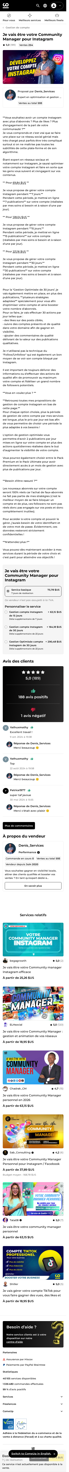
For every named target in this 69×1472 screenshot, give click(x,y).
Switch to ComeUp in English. (31, 1453)
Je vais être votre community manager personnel (32, 1229)
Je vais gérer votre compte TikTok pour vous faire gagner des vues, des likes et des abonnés (32, 1295)
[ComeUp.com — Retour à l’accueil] (6, 5)
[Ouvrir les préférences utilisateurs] (60, 5)
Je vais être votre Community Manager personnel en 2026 (32, 1098)
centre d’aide (14, 1341)
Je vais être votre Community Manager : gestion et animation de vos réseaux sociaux (33, 1036)
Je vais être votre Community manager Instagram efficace (32, 970)
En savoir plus (33, 885)
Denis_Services (45, 91)
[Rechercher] (38, 5)
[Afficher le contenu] (61, 1397)
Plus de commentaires (19, 825)
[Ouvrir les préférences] (45, 5)
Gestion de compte (18, 27)
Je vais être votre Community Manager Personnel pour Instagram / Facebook (32, 1162)
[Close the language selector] (54, 1454)
